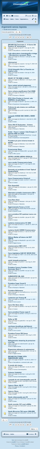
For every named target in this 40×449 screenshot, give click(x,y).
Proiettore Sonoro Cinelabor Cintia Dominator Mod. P (20, 268)
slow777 (22, 164)
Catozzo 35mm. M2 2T (15, 385)
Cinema (15, 75)
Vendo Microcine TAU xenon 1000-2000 (21, 411)
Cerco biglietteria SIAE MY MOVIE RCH (21, 253)
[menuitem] (8, 16)
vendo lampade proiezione (17, 260)
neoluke (22, 72)
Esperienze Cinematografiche (21, 104)
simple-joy (22, 172)
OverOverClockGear (25, 135)
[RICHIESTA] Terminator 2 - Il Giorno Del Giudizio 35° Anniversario (22, 45)
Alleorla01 (22, 367)
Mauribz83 (22, 240)
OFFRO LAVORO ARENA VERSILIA (20, 156)
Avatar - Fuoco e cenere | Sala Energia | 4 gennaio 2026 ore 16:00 (22, 132)
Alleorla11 (22, 79)
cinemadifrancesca (25, 292)
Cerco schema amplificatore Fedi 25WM (21, 91)
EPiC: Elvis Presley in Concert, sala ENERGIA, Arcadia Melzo (20, 99)
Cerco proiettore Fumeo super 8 (19, 312)
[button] (10, 37)
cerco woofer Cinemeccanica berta (20, 162)
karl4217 (22, 261)
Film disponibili (13, 185)
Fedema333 (23, 398)
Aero (13, 440)
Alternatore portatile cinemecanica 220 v (22, 193)
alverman (22, 374)
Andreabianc (23, 187)
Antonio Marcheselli (25, 208)
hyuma (21, 285)
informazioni (12, 62)
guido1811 (22, 320)
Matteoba (22, 143)
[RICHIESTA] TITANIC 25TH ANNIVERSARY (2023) (17, 357)
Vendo (15, 59)
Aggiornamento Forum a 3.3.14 (18, 207)
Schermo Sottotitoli (15, 372)
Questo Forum (17, 211)
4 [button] (20, 37)
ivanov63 (22, 335)
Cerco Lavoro (17, 166)
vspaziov (22, 63)
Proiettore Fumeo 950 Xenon (18, 333)
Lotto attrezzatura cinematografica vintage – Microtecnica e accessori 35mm (22, 54)
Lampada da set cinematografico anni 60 (22, 379)
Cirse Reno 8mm (14, 200)
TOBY (21, 254)
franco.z (22, 224)
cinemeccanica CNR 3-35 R (17, 246)
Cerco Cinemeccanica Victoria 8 (19, 178)
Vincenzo (22, 56)
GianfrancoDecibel (25, 277)
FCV (21, 158)
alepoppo (22, 201)
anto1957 (22, 299)
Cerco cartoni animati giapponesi (19, 85)
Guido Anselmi (23, 343)
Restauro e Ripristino (19, 66)
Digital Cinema (17, 243)
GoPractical (23, 327)
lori (20, 87)
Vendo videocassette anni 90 (18, 397)
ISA (21, 381)
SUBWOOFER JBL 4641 (16, 276)
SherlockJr (23, 119)
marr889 (22, 270)
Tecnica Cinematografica (20, 175)
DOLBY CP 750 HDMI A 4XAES (18, 78)
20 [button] (27, 37)
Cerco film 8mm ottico (15, 305)
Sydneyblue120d (24, 351)
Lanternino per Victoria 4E (17, 298)
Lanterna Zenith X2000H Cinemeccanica (21, 230)
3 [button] (18, 37)
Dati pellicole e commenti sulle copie (22, 50)
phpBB (13, 442)
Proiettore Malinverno (15, 290)
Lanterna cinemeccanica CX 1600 (19, 223)
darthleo (22, 306)
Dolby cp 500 (12, 319)
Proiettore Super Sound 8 (17, 283)
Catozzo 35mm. (13, 391)
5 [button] (23, 37)
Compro (15, 88)
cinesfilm (22, 217)
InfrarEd (22, 92)
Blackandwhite (23, 126)
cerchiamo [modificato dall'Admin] (20, 326)
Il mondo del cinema (15, 365)
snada (21, 180)
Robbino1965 (23, 151)
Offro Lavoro (16, 153)
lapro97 (22, 47)
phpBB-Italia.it (25, 444)
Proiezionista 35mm (15, 149)
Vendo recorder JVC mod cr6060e (19, 404)
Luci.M (21, 110)
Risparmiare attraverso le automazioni (21, 349)
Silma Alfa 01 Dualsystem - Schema (20, 125)
